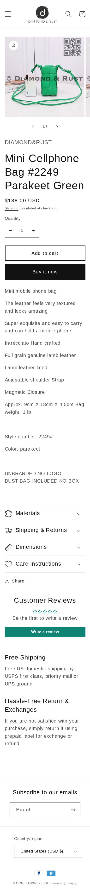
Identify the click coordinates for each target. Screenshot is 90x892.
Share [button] (18, 581)
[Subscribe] (73, 809)
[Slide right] (57, 127)
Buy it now (45, 271)
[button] (8, 14)
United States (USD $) (42, 851)
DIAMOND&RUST (37, 883)
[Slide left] (33, 127)
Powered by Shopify (63, 883)
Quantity (13, 218)
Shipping (11, 208)
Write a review (45, 632)
